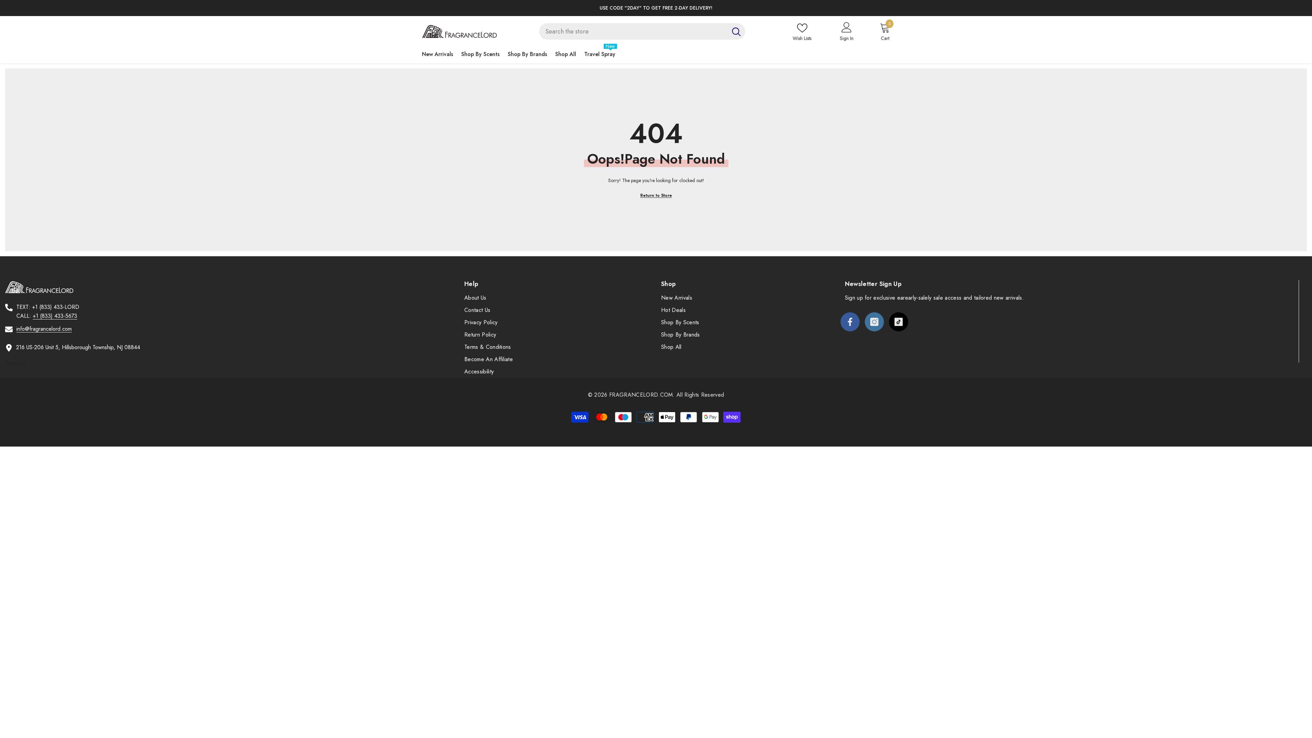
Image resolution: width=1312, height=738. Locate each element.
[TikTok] (898, 321)
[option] (656, 8)
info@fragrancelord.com (44, 329)
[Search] (642, 31)
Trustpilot (15, 363)
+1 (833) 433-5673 (55, 316)
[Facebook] (850, 321)
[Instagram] (874, 321)
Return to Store (656, 195)
